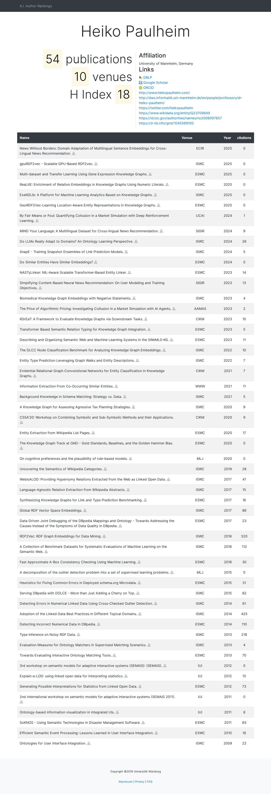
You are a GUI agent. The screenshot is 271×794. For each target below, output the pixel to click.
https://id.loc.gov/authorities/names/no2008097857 (180, 118)
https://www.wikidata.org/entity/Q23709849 (174, 113)
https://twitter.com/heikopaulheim (166, 108)
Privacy (139, 781)
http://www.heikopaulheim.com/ (164, 93)
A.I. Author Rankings (36, 6)
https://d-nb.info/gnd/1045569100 (166, 123)
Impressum (126, 781)
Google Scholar (155, 82)
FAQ (149, 781)
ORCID (148, 87)
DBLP (147, 77)
